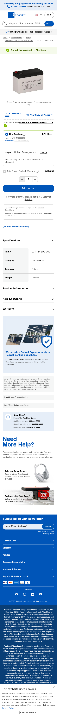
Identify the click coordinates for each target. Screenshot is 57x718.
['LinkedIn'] (32, 594)
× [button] (54, 687)
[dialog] (28, 701)
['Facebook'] (16, 594)
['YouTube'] (40, 594)
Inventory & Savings (12, 569)
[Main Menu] (4, 15)
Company (7, 548)
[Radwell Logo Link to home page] (17, 15)
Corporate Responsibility (14, 562)
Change (43, 153)
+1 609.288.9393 (36, 424)
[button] (28, 713)
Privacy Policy (48, 534)
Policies (6, 555)
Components (16, 38)
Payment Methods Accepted (15, 576)
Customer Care (9, 541)
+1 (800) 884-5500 (30, 7)
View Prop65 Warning (19, 397)
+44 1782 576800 (33, 427)
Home (5, 38)
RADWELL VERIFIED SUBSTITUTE (19, 41)
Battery (28, 38)
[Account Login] (41, 15)
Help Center (31, 418)
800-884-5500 (34, 421)
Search (49, 24)
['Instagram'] (24, 594)
